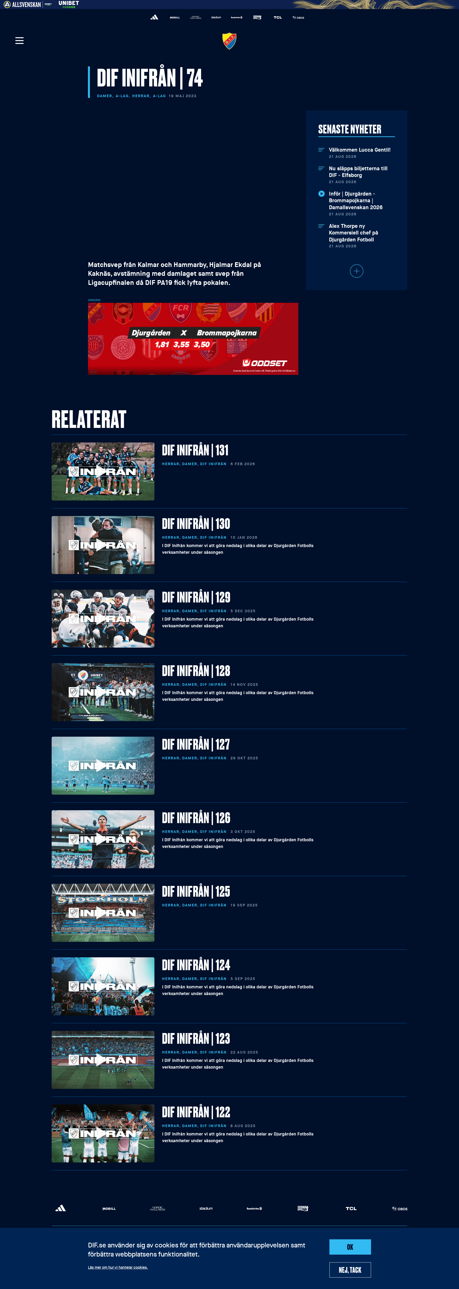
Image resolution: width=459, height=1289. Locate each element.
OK (350, 1247)
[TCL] (278, 17)
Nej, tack (350, 1270)
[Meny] (19, 41)
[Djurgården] (229, 41)
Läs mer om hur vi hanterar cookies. (118, 1268)
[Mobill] (175, 17)
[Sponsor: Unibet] (69, 3)
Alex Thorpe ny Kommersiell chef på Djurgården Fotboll (353, 233)
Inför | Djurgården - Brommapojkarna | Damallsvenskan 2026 (356, 201)
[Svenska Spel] (257, 17)
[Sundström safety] (236, 17)
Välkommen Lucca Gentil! (360, 150)
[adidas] (154, 17)
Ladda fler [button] (356, 271)
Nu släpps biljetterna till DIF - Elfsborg (358, 172)
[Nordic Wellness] (195, 17)
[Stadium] (216, 17)
